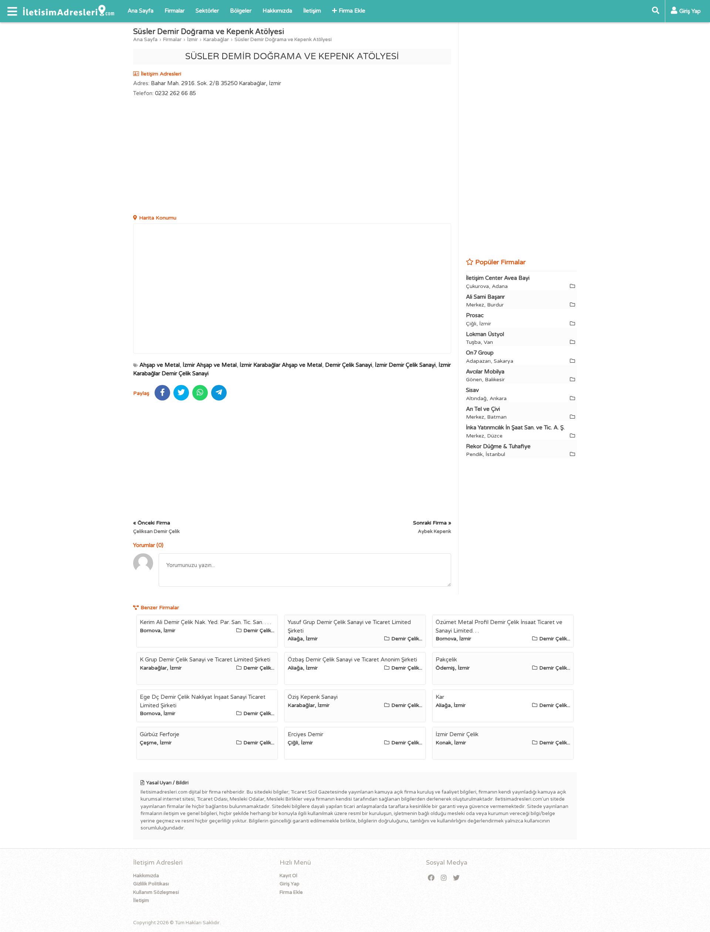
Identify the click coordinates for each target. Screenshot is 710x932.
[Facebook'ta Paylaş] (162, 392)
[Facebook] (431, 878)
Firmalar (175, 10)
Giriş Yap (290, 884)
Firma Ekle (352, 10)
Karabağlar (216, 40)
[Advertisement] (292, 156)
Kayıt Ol (288, 876)
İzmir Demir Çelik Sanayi (405, 365)
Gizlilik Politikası (151, 884)
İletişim (312, 10)
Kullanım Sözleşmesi (156, 892)
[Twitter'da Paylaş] (181, 392)
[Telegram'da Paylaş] (219, 392)
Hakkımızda (277, 10)
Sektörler (207, 10)
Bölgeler (240, 10)
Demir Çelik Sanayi (348, 365)
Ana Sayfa (140, 10)
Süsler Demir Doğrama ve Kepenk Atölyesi (283, 40)
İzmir (192, 40)
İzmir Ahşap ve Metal (210, 365)
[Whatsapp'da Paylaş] (200, 392)
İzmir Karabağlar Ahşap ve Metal (281, 365)
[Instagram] (444, 878)
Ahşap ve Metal (159, 365)
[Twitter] (456, 878)
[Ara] (655, 11)
